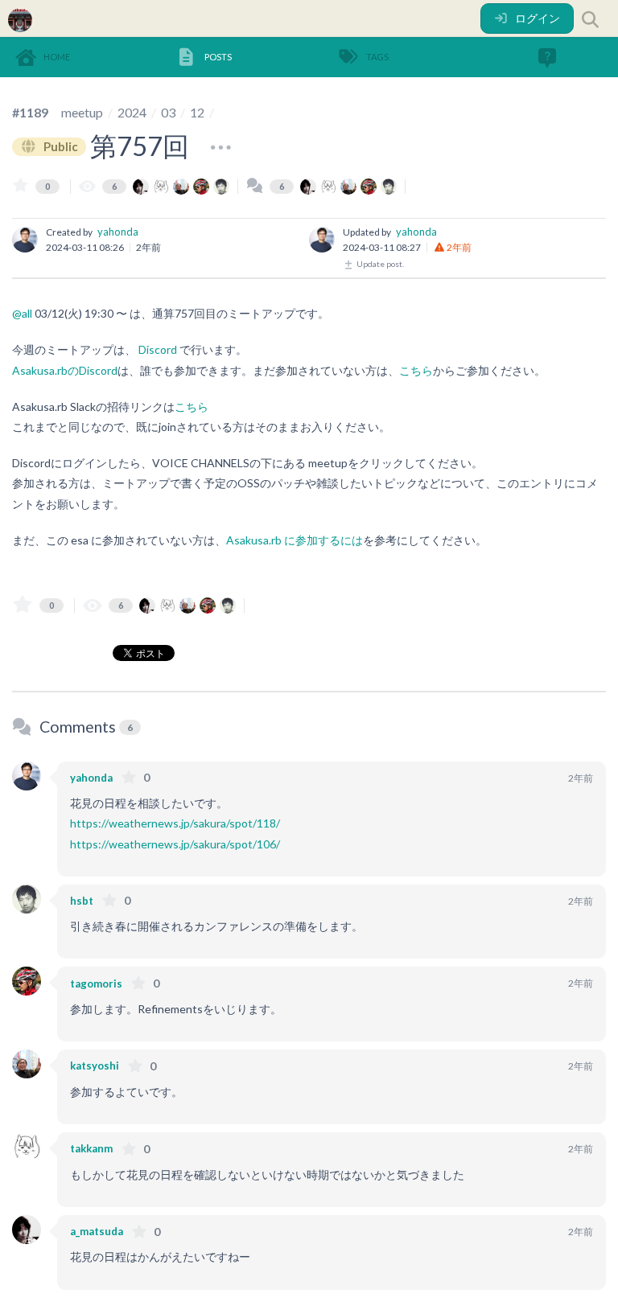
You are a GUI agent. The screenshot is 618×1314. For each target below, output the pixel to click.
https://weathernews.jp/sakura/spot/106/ (175, 844)
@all (22, 313)
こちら (416, 370)
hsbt (81, 900)
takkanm (91, 1148)
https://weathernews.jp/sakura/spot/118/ (175, 823)
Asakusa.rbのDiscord (64, 370)
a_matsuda (96, 1231)
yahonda (117, 231)
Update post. (379, 264)
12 (197, 112)
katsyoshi (94, 1065)
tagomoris (96, 983)
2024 (131, 112)
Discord (157, 349)
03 (168, 112)
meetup (82, 112)
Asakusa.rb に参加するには (294, 540)
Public (59, 146)
